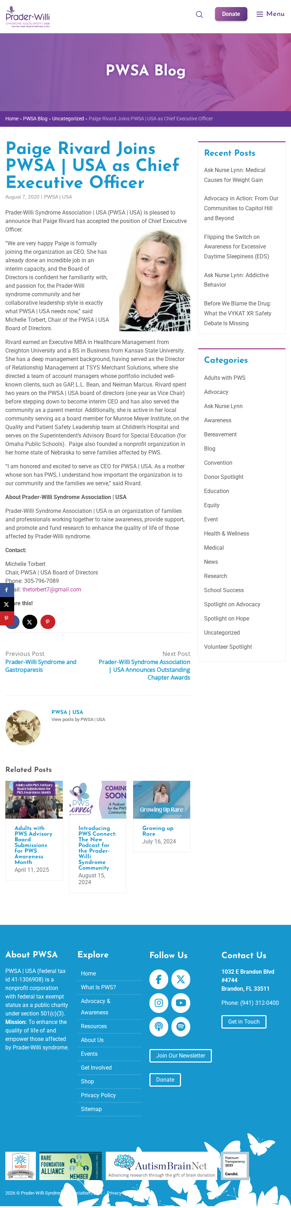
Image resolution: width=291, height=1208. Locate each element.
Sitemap (91, 1109)
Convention (218, 462)
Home (11, 119)
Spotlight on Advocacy (232, 604)
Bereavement (220, 434)
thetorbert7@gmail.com (51, 589)
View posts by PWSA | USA (78, 719)
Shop (87, 1081)
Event (211, 519)
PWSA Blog (35, 119)
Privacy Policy (98, 1095)
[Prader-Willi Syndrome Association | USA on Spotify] (180, 1027)
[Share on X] (30, 622)
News (211, 562)
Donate (231, 14)
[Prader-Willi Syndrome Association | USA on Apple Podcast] (158, 1027)
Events (89, 1053)
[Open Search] (199, 14)
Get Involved (96, 1067)
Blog (209, 448)
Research (215, 576)
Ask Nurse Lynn (223, 406)
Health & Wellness (226, 533)
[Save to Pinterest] (48, 622)
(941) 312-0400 (259, 1003)
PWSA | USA (58, 197)
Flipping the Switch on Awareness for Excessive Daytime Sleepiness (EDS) (236, 247)
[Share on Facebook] (7, 590)
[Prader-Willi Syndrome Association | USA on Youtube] (180, 1003)
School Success (224, 590)
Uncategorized (68, 119)
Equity (212, 505)
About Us (92, 1040)
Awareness (217, 420)
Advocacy (216, 392)
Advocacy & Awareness (95, 1007)
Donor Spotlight (223, 477)
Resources (94, 1026)
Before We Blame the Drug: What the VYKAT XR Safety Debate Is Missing (237, 313)
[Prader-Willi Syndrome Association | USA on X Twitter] (180, 980)
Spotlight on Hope (226, 618)
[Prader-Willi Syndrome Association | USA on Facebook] (158, 980)
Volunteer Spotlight (228, 646)
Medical (214, 547)
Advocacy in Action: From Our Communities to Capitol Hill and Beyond (241, 208)
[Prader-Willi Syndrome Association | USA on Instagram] (158, 1003)
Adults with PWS (225, 377)
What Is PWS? (98, 987)
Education (216, 491)
